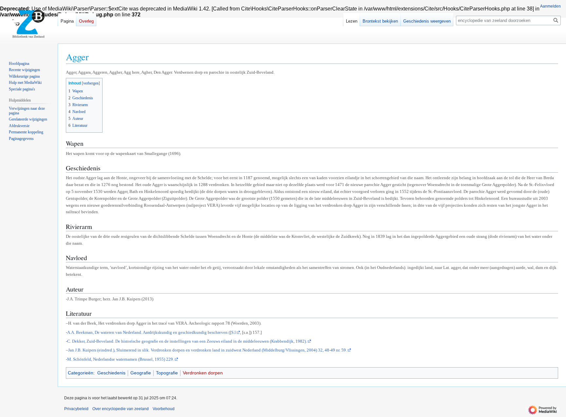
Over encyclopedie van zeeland (120, 409)
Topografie (167, 372)
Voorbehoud (164, 409)
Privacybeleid (76, 409)
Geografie (140, 372)
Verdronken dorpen (203, 372)
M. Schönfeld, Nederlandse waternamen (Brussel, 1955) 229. (120, 359)
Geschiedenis (111, 372)
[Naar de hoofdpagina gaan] (29, 26)
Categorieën (80, 372)
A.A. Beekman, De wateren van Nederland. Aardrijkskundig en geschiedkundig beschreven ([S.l (151, 332)
